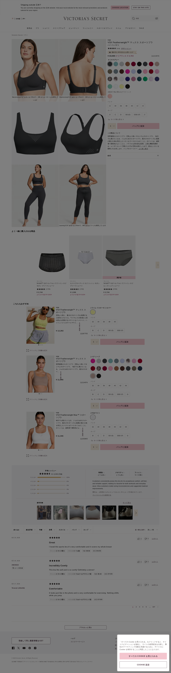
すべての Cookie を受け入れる (143, 656)
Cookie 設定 (143, 665)
